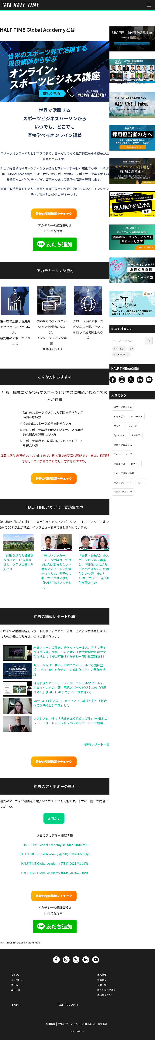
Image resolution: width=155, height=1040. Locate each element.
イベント (15, 1004)
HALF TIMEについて (68, 1004)
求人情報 (101, 974)
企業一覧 (101, 984)
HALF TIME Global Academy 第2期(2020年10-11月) (54, 854)
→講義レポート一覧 (95, 744)
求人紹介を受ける (106, 989)
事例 (131, 348)
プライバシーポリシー (68, 1024)
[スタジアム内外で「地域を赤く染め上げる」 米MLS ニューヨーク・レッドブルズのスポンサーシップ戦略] (17, 724)
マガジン (15, 974)
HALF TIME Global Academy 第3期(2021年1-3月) (54, 863)
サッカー (118, 425)
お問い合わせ (89, 1024)
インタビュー (119, 348)
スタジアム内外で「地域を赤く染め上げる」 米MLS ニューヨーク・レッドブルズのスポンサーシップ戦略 (70, 720)
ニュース (15, 989)
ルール (141, 482)
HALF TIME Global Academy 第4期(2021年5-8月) (54, 873)
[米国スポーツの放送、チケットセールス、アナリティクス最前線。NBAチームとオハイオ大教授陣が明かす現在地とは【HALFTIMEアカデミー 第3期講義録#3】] (17, 653)
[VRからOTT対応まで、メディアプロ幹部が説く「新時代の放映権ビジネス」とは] (17, 706)
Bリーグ (135, 463)
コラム (14, 984)
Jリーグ (133, 425)
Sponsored (119, 435)
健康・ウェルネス (123, 444)
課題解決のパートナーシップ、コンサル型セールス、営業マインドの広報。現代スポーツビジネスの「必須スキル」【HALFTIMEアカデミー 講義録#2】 (69, 687)
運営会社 (102, 1024)
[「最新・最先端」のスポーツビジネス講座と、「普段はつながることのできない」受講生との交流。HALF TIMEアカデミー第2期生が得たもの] (94, 542)
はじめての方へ (105, 994)
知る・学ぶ (119, 416)
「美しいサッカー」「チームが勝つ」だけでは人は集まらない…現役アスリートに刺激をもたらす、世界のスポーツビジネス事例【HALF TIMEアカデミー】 (56, 571)
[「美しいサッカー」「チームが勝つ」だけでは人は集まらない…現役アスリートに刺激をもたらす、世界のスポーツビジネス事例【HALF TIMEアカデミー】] (56, 542)
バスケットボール (123, 482)
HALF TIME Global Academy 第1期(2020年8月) (55, 844)
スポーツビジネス (121, 354)
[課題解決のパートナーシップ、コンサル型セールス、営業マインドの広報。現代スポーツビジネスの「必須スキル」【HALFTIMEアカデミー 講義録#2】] (17, 689)
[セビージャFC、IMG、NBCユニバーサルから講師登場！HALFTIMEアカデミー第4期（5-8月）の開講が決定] (17, 671)
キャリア (135, 435)
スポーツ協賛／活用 (124, 473)
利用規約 (50, 1024)
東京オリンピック (123, 492)
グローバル (137, 416)
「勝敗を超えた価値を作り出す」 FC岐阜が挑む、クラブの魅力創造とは (18, 562)
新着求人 (101, 980)
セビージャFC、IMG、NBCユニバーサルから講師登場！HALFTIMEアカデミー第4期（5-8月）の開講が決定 (69, 669)
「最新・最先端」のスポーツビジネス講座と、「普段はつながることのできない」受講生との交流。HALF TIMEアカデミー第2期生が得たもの (94, 569)
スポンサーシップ (123, 454)
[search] (149, 340)
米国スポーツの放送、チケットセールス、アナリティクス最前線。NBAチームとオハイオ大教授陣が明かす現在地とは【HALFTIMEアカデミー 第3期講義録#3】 (69, 652)
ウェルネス (119, 463)
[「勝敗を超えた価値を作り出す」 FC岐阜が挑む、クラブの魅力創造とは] (18, 542)
